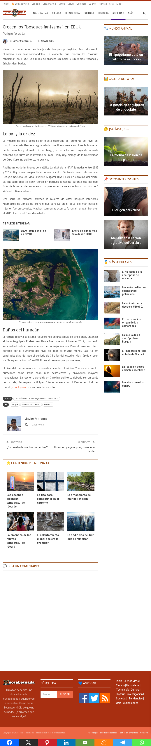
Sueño (92, 3)
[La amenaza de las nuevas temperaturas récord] (20, 521)
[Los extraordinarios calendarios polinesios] (112, 292)
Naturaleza (40, 13)
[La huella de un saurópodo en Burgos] (112, 339)
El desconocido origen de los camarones (131, 322)
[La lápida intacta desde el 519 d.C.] (112, 308)
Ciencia (56, 13)
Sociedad (118, 13)
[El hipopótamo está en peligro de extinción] (126, 50)
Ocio (118, 702)
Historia (103, 13)
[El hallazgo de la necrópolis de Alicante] (112, 276)
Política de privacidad (128, 733)
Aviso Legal (93, 733)
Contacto (144, 733)
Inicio (6, 3)
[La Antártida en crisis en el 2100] (11, 235)
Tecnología (72, 13)
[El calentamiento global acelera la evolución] (50, 521)
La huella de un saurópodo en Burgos (131, 338)
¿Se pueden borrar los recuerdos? (27, 447)
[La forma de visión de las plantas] (126, 151)
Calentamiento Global (31, 404)
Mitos (62, 3)
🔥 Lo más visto (20, 3)
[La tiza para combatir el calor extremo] (50, 481)
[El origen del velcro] (126, 201)
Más (119, 3)
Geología (81, 3)
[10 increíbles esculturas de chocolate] (126, 101)
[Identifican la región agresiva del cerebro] (126, 234)
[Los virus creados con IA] (112, 387)
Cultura (89, 13)
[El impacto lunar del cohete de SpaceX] (112, 355)
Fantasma (48, 404)
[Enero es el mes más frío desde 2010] (62, 235)
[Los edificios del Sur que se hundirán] (80, 521)
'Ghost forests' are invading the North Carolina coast (36, 399)
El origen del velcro (126, 210)
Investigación (135, 694)
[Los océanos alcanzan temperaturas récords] (20, 481)
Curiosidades (130, 702)
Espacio (36, 3)
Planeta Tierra (106, 3)
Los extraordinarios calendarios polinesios (134, 291)
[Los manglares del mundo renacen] (80, 481)
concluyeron (20, 387)
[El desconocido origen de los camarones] (112, 323)
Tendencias (136, 698)
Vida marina (49, 3)
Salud (71, 3)
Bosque (14, 404)
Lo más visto (131, 680)
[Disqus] (50, 620)
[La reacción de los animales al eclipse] (112, 371)
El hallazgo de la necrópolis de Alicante (132, 275)
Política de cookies (108, 733)
